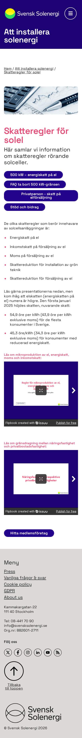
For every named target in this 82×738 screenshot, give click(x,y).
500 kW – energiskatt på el (33, 174)
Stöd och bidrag (24, 207)
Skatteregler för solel (22, 72)
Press (9, 571)
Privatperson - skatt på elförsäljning (41, 196)
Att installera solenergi (34, 68)
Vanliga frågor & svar (25, 577)
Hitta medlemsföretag (29, 533)
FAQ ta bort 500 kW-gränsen (35, 184)
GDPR (9, 590)
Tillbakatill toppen (14, 686)
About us (13, 597)
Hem (8, 68)
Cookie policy (18, 584)
